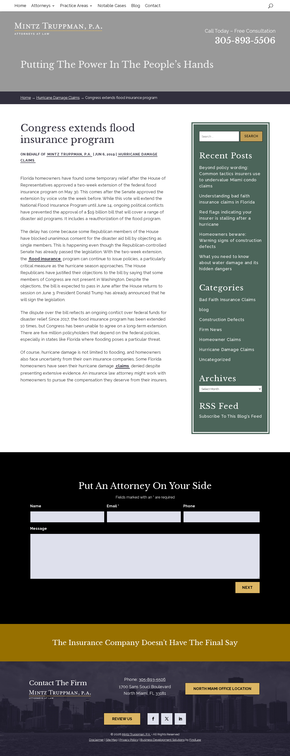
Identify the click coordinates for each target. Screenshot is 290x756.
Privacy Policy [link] (128, 739)
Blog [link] (135, 6)
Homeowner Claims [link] (220, 339)
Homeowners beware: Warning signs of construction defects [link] (230, 240)
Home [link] (20, 6)
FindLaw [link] (195, 739)
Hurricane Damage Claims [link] (226, 349)
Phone (189, 506)
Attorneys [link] (41, 6)
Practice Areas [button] (74, 6)
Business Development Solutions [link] (162, 739)
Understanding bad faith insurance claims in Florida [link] (227, 199)
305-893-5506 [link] (245, 41)
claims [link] (122, 365)
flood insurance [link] (45, 258)
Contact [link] (152, 6)
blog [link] (204, 309)
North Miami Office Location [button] (222, 689)
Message (38, 528)
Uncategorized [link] (215, 359)
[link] (58, 29)
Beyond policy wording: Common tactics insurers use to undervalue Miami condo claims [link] (229, 176)
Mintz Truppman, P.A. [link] (69, 154)
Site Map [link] (111, 739)
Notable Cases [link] (112, 6)
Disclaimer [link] (96, 739)
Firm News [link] (210, 329)
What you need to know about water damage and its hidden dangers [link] (229, 262)
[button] (153, 719)
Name (35, 506)
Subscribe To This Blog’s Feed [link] (230, 416)
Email (113, 506)
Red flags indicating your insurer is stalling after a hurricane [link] (225, 218)
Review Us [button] (122, 719)
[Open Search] (270, 5)
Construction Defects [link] (221, 319)
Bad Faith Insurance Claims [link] (227, 299)
